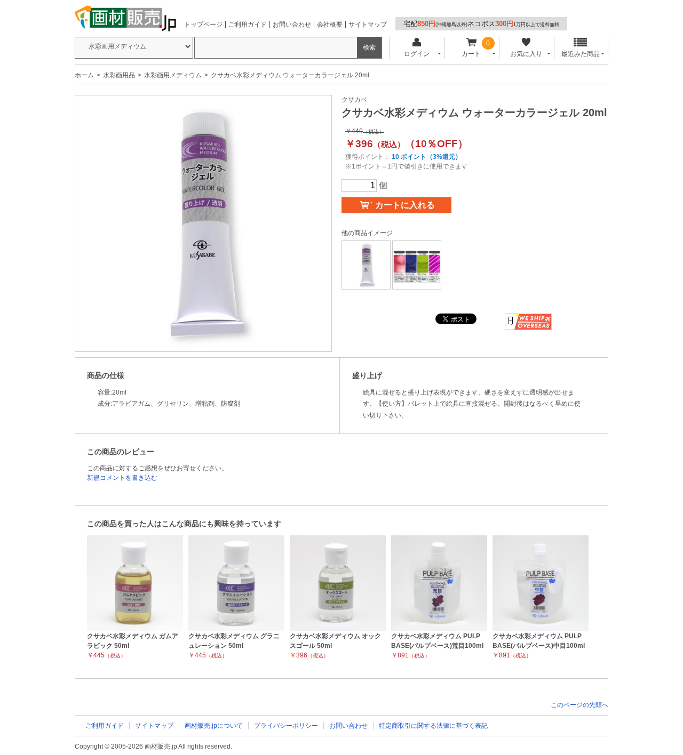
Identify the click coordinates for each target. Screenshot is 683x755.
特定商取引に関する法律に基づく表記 (433, 725)
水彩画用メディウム (173, 75)
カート (471, 54)
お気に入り (526, 54)
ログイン (417, 54)
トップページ (203, 24)
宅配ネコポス (481, 24)
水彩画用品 (119, 75)
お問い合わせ (292, 24)
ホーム (84, 75)
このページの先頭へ (579, 705)
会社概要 (330, 24)
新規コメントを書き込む (122, 477)
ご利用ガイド (247, 24)
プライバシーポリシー (286, 725)
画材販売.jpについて (214, 725)
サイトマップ (367, 24)
